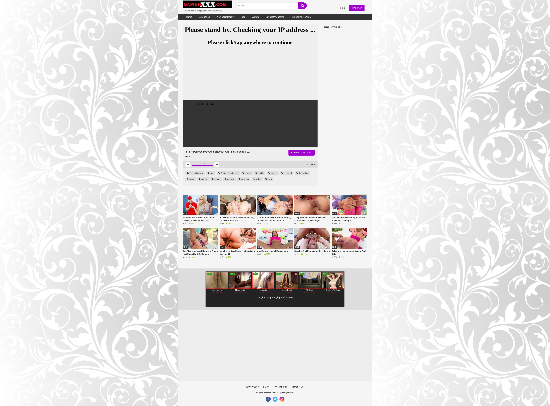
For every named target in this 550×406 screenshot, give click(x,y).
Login (342, 7)
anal (212, 173)
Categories (204, 17)
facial (191, 179)
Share (312, 164)
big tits (261, 173)
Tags (242, 17)
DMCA (266, 387)
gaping (204, 179)
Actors (255, 17)
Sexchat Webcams (275, 17)
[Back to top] (540, 397)
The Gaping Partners (301, 17)
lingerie (217, 179)
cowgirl (273, 173)
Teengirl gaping (196, 173)
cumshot (287, 173)
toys (269, 179)
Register (357, 7)
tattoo (258, 179)
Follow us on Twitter (302, 152)
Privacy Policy (280, 387)
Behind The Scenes (229, 173)
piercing (230, 179)
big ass (247, 173)
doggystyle (303, 173)
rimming (245, 179)
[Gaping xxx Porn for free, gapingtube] (208, 4)
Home (189, 17)
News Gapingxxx (225, 17)
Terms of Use (298, 387)
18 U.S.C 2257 (252, 387)
